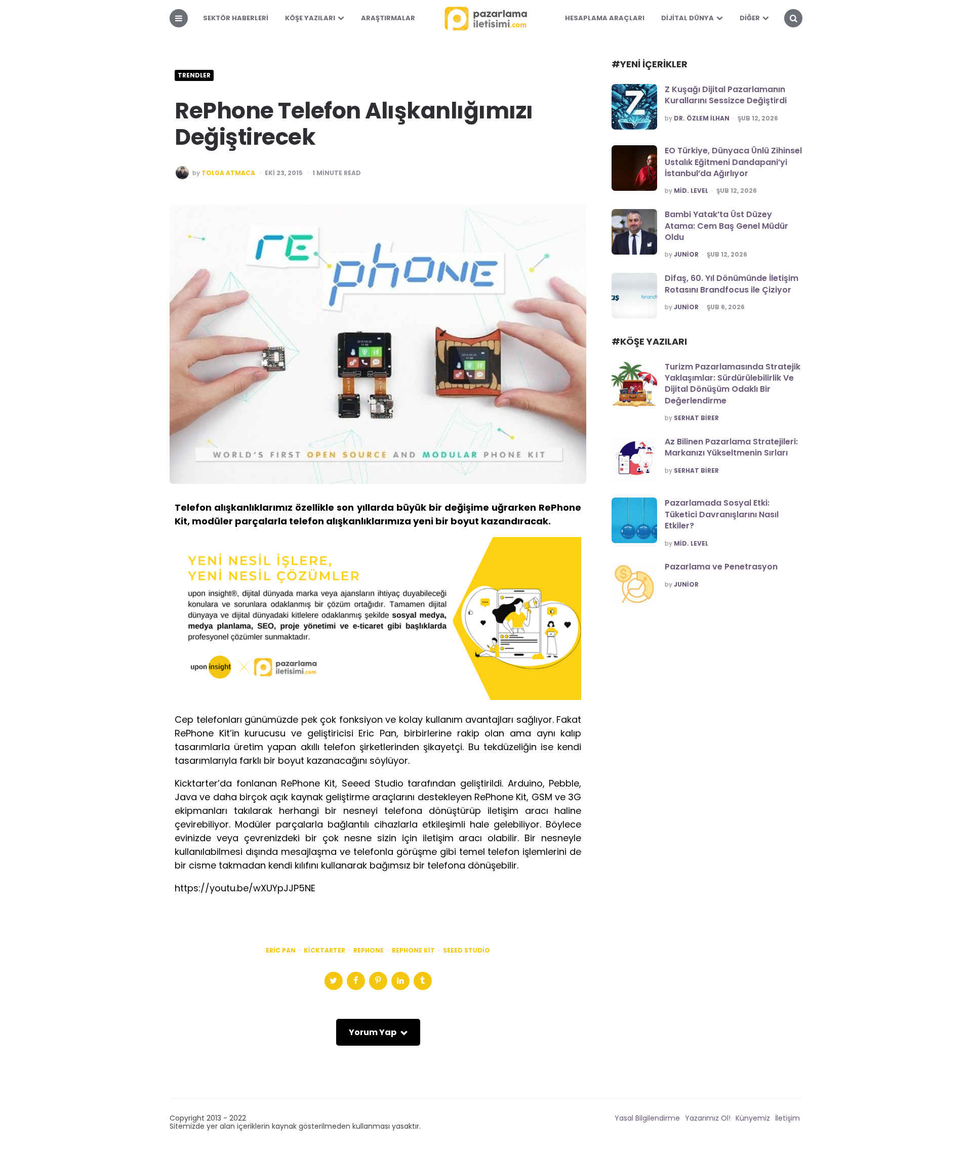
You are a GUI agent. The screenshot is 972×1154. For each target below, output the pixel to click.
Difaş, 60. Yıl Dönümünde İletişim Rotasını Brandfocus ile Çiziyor (731, 283)
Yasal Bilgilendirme (647, 1118)
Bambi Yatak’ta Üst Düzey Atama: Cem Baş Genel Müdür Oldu (726, 226)
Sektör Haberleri (235, 18)
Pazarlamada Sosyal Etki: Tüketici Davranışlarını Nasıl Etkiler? (722, 514)
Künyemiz (753, 1118)
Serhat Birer (696, 418)
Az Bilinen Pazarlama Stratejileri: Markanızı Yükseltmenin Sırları (731, 447)
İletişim (787, 1118)
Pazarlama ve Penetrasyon (721, 566)
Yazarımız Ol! (708, 1118)
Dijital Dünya (687, 18)
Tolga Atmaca (228, 173)
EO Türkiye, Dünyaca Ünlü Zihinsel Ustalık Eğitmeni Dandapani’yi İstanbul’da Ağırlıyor (733, 162)
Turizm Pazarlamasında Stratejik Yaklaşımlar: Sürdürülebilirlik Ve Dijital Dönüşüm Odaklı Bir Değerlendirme (732, 383)
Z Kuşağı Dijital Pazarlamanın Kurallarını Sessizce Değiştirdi (726, 95)
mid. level (691, 191)
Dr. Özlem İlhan (702, 118)
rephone (368, 950)
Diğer (750, 18)
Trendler (194, 75)
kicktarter (324, 950)
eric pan (281, 950)
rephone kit (413, 950)
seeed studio (466, 950)
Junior (686, 255)
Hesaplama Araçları (604, 18)
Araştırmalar (388, 18)
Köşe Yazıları (310, 18)
